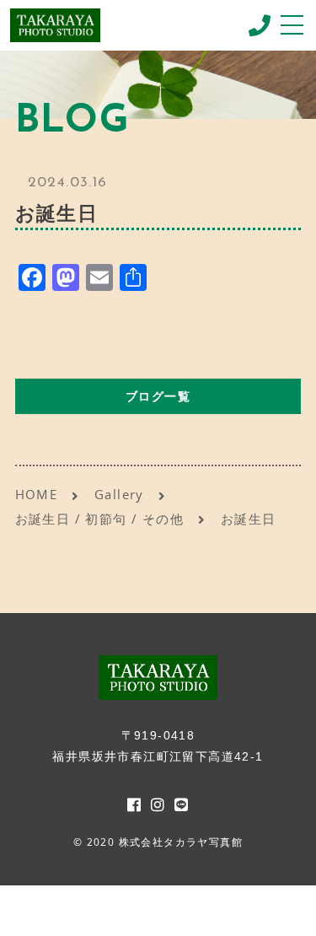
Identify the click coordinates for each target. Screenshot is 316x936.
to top (282, 906)
